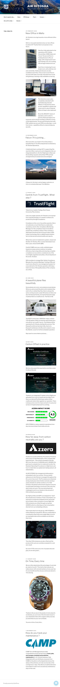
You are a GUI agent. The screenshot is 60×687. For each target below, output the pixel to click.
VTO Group (26, 17)
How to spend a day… (9, 17)
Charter (18, 20)
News (19, 17)
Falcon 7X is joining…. (35, 137)
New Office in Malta (35, 33)
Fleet (34, 17)
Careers (42, 17)
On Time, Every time (35, 561)
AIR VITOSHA (38, 6)
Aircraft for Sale (8, 20)
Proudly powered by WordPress (11, 683)
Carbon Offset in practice (37, 344)
